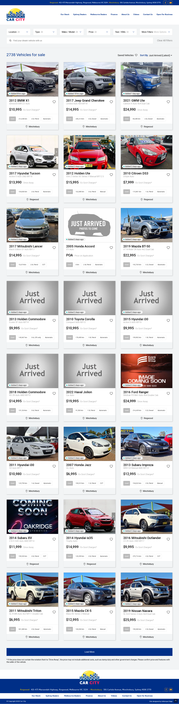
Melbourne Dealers (98, 14)
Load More (89, 652)
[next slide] (56, 79)
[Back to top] (176, 701)
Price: (91, 32)
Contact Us (148, 14)
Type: (37, 32)
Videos (136, 14)
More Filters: (147, 32)
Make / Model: (68, 32)
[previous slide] (8, 79)
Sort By (144, 55)
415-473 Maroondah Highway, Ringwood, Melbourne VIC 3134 (83, 3)
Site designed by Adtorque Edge (160, 701)
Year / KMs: (120, 32)
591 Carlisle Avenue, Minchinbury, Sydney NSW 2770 (140, 3)
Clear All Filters (164, 40)
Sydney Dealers (79, 14)
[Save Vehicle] (54, 102)
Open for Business (164, 14)
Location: (13, 32)
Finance (114, 14)
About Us (125, 14)
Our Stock (65, 14)
